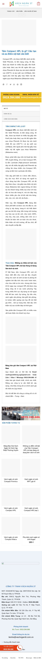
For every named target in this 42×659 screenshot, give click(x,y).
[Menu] (3, 3)
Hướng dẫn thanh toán (12, 642)
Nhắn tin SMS (37, 657)
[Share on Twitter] (10, 84)
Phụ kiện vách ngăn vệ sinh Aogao (31, 538)
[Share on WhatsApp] (3, 84)
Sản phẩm (19, 11)
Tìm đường (5, 657)
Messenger (29, 657)
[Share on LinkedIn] (21, 84)
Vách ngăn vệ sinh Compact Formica (11, 480)
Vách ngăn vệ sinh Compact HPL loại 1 (31, 509)
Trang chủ (10, 11)
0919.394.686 (11, 97)
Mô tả (6, 108)
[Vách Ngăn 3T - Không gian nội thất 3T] (21, 4)
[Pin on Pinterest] (17, 84)
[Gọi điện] (21, 654)
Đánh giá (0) (7, 113)
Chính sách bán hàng (10, 119)
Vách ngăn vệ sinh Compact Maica (11, 538)
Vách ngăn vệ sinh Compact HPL (11, 509)
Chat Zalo (12, 657)
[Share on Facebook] (7, 84)
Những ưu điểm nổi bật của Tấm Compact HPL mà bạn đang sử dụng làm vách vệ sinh (20, 265)
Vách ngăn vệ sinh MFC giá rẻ (31, 480)
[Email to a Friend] (14, 84)
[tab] (21, 108)
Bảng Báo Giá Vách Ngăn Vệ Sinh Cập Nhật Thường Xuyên (10, 448)
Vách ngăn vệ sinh (30, 11)
